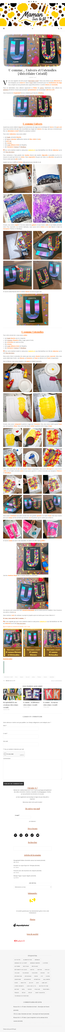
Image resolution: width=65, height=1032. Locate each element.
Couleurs (35, 972)
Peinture (16, 147)
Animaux (37, 959)
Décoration (18, 976)
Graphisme (18, 979)
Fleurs (48, 976)
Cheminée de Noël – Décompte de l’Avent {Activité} (35, 1014)
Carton (39, 969)
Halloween (46, 979)
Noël (23, 989)
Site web (5, 741)
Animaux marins (35, 963)
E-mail (5, 733)
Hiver (16, 982)
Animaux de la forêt (21, 963)
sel (10, 141)
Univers (45, 677)
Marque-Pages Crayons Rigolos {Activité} (24, 876)
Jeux (37, 982)
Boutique (26, 966)
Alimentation (27, 959)
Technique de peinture (22, 995)
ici (15, 612)
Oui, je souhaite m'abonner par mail (14, 749)
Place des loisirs (10, 152)
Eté (42, 976)
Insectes (23, 982)
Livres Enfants (19, 986)
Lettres (33, 677)
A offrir (45, 963)
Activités (17, 959)
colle (9, 145)
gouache (10, 340)
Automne (17, 966)
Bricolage (35, 966)
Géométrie (37, 979)
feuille (8, 137)
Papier (30, 989)
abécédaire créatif (34, 81)
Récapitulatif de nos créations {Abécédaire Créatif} (10, 704)
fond (31, 82)
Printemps (46, 989)
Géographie (27, 979)
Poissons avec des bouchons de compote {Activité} (27, 870)
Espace (21, 677)
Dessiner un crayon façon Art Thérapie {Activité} (26, 865)
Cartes (32, 969)
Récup (24, 992)
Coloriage (26, 972)
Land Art (44, 982)
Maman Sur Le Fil (10, 680)
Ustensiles (51, 677)
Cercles (47, 969)
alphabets (6, 89)
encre (8, 139)
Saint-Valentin (40, 992)
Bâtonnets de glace (21, 969)
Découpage (28, 976)
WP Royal (13, 1029)
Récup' (30, 992)
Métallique (23, 147)
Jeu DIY (31, 982)
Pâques (17, 992)
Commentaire (7, 758)
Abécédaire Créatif (8, 677)
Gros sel (27, 677)
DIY (48, 972)
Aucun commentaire (56, 680)
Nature (17, 989)
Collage (17, 972)
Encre (16, 677)
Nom (5, 725)
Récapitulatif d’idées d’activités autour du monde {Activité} (29, 860)
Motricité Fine (43, 986)
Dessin (43, 972)
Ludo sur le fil (31, 986)
